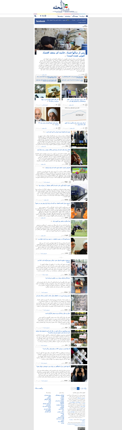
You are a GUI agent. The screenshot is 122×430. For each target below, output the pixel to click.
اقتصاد (62, 396)
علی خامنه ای (48, 411)
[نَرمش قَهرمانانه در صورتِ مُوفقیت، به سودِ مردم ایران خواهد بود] (79, 254)
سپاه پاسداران (47, 395)
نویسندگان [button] (75, 16)
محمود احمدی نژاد (47, 406)
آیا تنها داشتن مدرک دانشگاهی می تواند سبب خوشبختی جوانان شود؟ (53, 366)
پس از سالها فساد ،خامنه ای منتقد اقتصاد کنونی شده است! (64, 54)
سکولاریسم (48, 410)
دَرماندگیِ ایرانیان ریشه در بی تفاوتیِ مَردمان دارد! (57, 278)
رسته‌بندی (67, 16)
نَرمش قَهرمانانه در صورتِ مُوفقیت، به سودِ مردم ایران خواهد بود (53, 239)
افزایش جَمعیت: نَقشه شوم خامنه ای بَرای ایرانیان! (56, 167)
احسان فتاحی (45, 105)
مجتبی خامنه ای (47, 409)
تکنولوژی (62, 407)
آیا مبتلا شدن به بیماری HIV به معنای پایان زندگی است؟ (56, 348)
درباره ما (82, 16)
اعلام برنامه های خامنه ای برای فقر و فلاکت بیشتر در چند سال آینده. (53, 150)
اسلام (49, 396)
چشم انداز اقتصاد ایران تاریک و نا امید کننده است (56, 132)
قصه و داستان (61, 417)
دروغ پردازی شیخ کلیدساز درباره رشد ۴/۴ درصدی (48, 123)
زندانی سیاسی (60, 411)
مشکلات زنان (61, 421)
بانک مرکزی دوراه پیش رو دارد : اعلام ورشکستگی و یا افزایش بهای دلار (76, 100)
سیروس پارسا (47, 182)
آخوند (49, 400)
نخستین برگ (86, 15)
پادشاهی (62, 403)
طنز (63, 414)
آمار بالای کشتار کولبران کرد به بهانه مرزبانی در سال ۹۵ (50, 100)
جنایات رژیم (61, 409)
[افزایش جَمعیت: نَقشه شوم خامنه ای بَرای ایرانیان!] (79, 182)
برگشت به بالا (39, 388)
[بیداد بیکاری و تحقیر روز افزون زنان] (79, 236)
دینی (63, 410)
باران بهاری (44, 74)
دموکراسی (78, 402)
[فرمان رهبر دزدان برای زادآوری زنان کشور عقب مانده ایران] (74, 115)
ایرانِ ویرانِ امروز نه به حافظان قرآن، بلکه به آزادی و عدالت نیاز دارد (53, 295)
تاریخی (62, 406)
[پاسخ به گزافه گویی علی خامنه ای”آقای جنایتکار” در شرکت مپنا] (79, 200)
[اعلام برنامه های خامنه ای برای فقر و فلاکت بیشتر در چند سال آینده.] (79, 164)
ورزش (62, 422)
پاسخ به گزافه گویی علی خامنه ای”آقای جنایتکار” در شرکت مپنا (53, 185)
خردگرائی (48, 398)
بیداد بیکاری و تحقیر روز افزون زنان (60, 221)
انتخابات (62, 398)
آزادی (84, 403)
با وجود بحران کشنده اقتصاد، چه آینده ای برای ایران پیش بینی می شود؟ (52, 204)
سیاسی (83, 398)
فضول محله (61, 6)
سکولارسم (72, 402)
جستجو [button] (35, 15)
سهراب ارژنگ (45, 274)
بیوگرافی (62, 402)
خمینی (49, 407)
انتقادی (62, 399)
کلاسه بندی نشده (60, 418)
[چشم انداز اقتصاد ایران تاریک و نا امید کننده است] (79, 147)
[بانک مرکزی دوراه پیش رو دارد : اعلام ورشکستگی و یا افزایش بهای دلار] (74, 94)
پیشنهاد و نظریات (60, 405)
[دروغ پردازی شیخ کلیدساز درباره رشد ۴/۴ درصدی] (47, 117)
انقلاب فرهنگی (47, 399)
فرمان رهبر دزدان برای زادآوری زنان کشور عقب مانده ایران (75, 123)
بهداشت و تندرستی (59, 400)
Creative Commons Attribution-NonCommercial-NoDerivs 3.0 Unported (76, 424)
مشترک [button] (43, 15)
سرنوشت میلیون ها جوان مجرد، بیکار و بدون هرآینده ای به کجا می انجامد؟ (54, 261)
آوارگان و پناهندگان (60, 395)
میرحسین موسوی (47, 403)
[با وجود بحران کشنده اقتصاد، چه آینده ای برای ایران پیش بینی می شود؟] (79, 218)
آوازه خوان (82, 406)
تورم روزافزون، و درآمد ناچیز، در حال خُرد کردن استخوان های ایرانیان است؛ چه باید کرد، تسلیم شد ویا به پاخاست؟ (53, 331)
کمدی (62, 420)
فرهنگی (79, 398)
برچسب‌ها (60, 16)
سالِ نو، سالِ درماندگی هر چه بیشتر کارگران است (57, 313)
